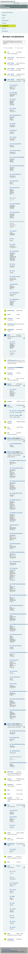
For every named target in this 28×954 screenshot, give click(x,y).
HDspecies (14, 130)
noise (9, 838)
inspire (9, 779)
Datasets (4, 15)
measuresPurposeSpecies (14, 165)
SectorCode (14, 671)
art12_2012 (10, 57)
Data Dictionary (13, 9)
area (13, 877)
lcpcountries (14, 810)
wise (8, 933)
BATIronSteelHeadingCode (14, 552)
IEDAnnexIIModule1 (11, 438)
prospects (14, 231)
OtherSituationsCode (14, 634)
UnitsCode (14, 683)
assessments (14, 85)
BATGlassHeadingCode (14, 533)
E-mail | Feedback (6, 949)
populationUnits (14, 187)
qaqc (13, 238)
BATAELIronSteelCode (14, 512)
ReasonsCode (14, 660)
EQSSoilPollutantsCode (14, 605)
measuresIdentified (14, 143)
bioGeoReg (14, 92)
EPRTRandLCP (11, 360)
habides (9, 421)
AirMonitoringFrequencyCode (14, 460)
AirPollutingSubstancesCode (14, 730)
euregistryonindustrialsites (11, 367)
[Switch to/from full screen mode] (19, 3)
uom (8, 866)
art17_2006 (10, 68)
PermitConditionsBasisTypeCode (14, 652)
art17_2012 (10, 74)
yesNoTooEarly (14, 292)
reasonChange (14, 251)
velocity (13, 921)
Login (16, 3)
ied (8, 432)
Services (4, 28)
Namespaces (5, 31)
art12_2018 (10, 63)
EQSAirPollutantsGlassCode (14, 584)
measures (14, 137)
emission (14, 889)
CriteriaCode (14, 568)
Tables (3, 17)
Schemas (4, 23)
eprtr (8, 335)
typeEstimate (14, 284)
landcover (10, 784)
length (13, 896)
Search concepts (20, 47)
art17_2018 (10, 79)
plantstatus (14, 816)
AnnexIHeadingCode (14, 443)
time (13, 915)
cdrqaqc (14, 99)
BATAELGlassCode (14, 499)
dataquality (10, 329)
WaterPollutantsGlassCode (14, 699)
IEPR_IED (10, 772)
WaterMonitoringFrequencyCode (14, 691)
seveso (9, 856)
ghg (8, 405)
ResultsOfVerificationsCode (14, 744)
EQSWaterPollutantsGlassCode (14, 614)
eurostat (9, 373)
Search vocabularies (9, 47)
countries (14, 108)
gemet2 (9, 401)
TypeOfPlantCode (14, 751)
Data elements (5, 20)
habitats (13, 123)
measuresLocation (14, 150)
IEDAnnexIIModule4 (11, 724)
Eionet (8, 9)
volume (13, 927)
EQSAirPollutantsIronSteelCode (14, 595)
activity (13, 342)
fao (8, 378)
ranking (13, 244)
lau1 (8, 790)
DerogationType (14, 737)
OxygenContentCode (14, 645)
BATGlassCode (14, 525)
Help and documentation (7, 12)
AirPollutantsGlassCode (14, 468)
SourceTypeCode (14, 677)
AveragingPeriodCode (14, 493)
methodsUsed (14, 180)
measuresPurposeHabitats (14, 157)
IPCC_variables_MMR (14, 415)
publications (11, 844)
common (10, 318)
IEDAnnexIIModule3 (11, 452)
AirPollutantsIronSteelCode (14, 481)
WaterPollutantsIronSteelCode (14, 710)
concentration (14, 883)
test (8, 862)
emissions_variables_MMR (14, 410)
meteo (13, 903)
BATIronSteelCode (14, 543)
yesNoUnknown (14, 299)
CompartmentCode (14, 561)
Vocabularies (5, 25)
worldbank (10, 939)
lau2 (8, 794)
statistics (14, 908)
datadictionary (11, 324)
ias (8, 427)
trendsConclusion (14, 276)
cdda (8, 314)
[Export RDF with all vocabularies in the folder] (24, 81)
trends (13, 270)
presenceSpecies (14, 212)
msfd (8, 832)
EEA (8, 1)
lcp (8, 805)
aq (8, 52)
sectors (13, 825)
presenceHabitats (14, 203)
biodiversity (10, 310)
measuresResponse (14, 174)
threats (13, 264)
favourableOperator (14, 115)
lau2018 (9, 798)
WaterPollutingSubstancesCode (14, 762)
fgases (9, 384)
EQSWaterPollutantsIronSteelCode (14, 624)
